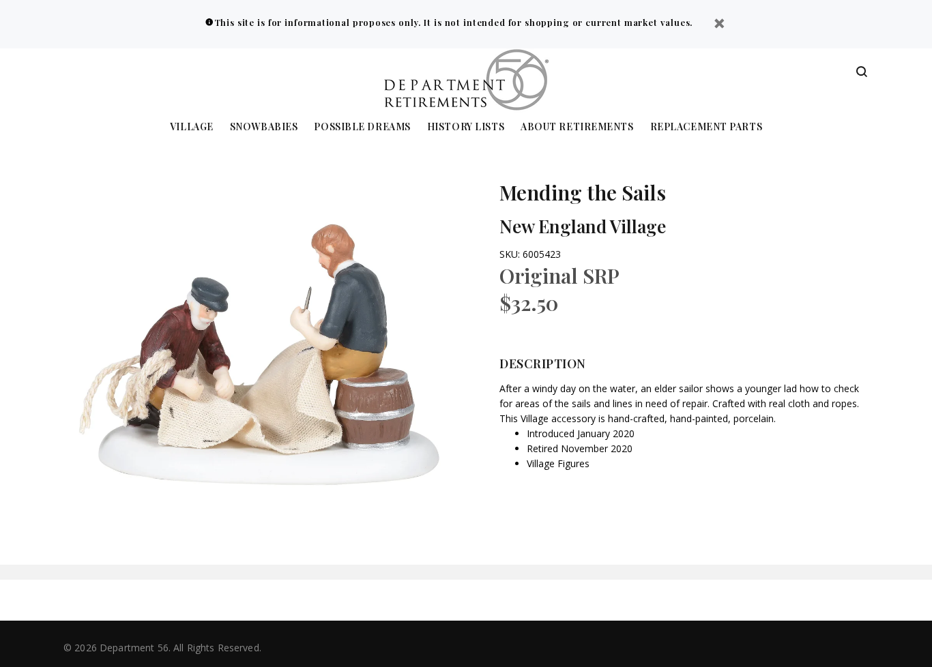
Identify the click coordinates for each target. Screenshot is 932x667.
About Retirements (577, 127)
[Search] (862, 72)
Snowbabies (264, 127)
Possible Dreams (362, 127)
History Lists (465, 127)
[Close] (719, 25)
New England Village (582, 226)
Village (192, 127)
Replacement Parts (706, 127)
